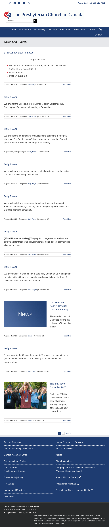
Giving (20, 477)
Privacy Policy (25, 506)
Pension (79, 442)
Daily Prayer (10, 97)
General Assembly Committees (18, 448)
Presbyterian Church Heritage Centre (73, 490)
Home (6, 506)
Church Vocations (64, 461)
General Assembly (12, 442)
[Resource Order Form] (100, 29)
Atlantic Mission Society (67, 477)
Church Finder (11, 467)
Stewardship (10, 477)
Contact (35, 506)
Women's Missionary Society (69, 471)
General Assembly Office (15, 455)
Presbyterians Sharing (14, 471)
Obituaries (9, 496)
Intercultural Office (64, 448)
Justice (59, 455)
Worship (31, 85)
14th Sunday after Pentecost (19, 52)
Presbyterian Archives (66, 484)
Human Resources (64, 442)
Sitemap (14, 506)
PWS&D (8, 484)
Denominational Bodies (15, 461)
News (30, 336)
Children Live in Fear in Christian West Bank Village (59, 306)
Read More (67, 85)
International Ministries (14, 490)
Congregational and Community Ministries (75, 467)
